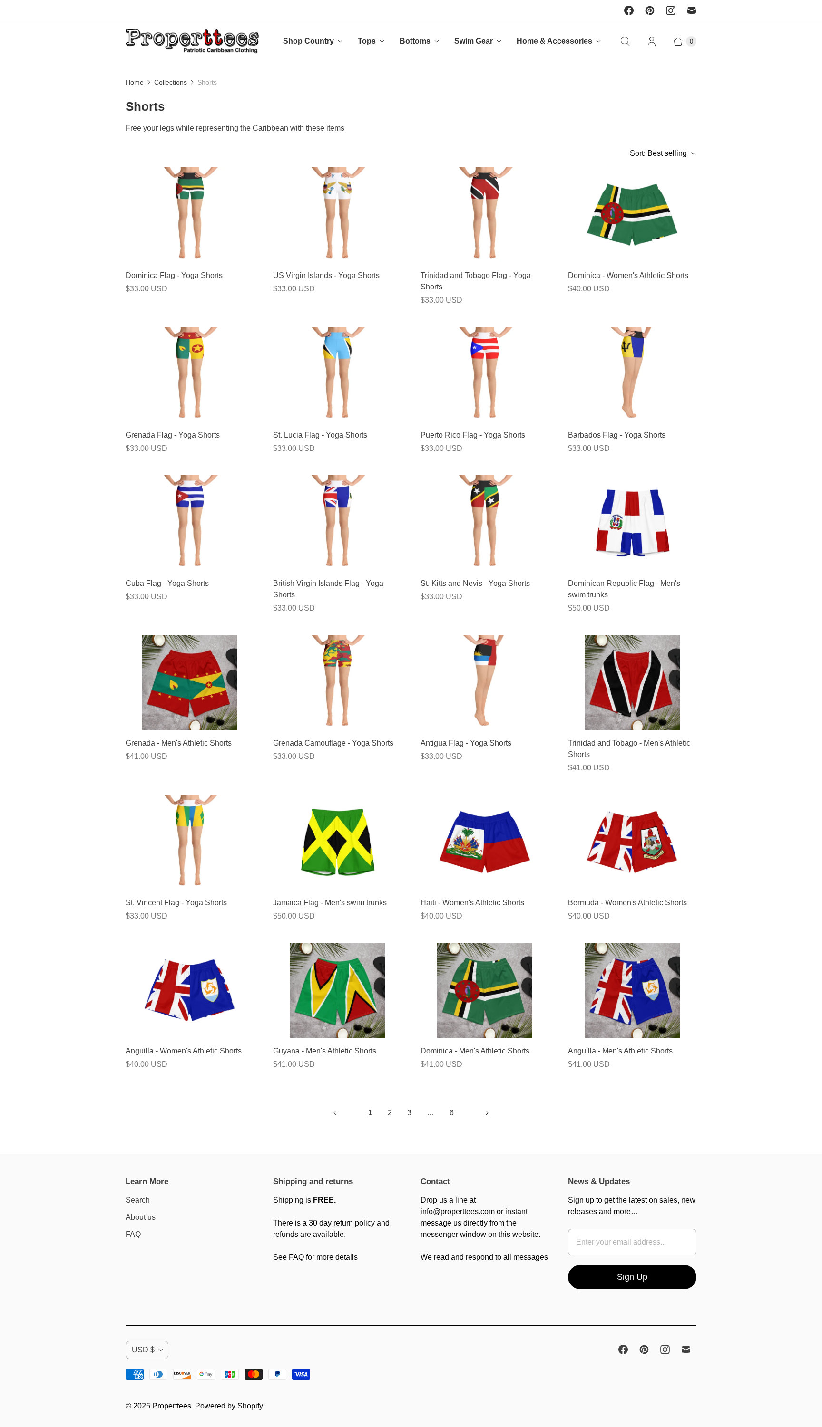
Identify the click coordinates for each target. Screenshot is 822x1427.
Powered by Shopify (229, 1406)
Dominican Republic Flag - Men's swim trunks (624, 589)
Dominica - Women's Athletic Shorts (628, 275)
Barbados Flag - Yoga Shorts (616, 435)
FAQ (133, 1234)
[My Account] (651, 41)
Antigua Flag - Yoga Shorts (466, 743)
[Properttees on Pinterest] (649, 10)
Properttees (171, 1406)
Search (138, 1200)
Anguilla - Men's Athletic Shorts (620, 1051)
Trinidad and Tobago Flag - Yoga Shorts (476, 281)
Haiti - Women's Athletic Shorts (472, 903)
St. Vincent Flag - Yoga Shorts (176, 903)
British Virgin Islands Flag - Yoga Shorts (328, 589)
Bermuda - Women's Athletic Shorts (627, 903)
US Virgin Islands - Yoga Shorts (326, 275)
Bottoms (415, 41)
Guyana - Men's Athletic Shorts (324, 1051)
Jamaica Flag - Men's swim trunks (330, 903)
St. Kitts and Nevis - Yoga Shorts (475, 583)
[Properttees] (192, 41)
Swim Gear (473, 41)
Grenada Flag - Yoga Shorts (173, 435)
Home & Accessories (554, 41)
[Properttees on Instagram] (670, 10)
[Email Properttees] (691, 10)
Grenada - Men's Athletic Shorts (179, 743)
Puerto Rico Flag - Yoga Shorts (473, 435)
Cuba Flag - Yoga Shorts (167, 583)
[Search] (625, 41)
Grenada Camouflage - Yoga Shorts (333, 743)
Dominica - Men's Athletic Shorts (475, 1051)
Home (135, 82)
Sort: (658, 153)
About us (141, 1217)
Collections (170, 82)
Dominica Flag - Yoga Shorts (174, 275)
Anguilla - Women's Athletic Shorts (184, 1051)
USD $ (143, 1350)
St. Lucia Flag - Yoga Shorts (320, 435)
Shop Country (308, 41)
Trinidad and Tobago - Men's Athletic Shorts (629, 748)
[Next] (487, 1112)
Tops (367, 41)
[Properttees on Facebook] (628, 10)
